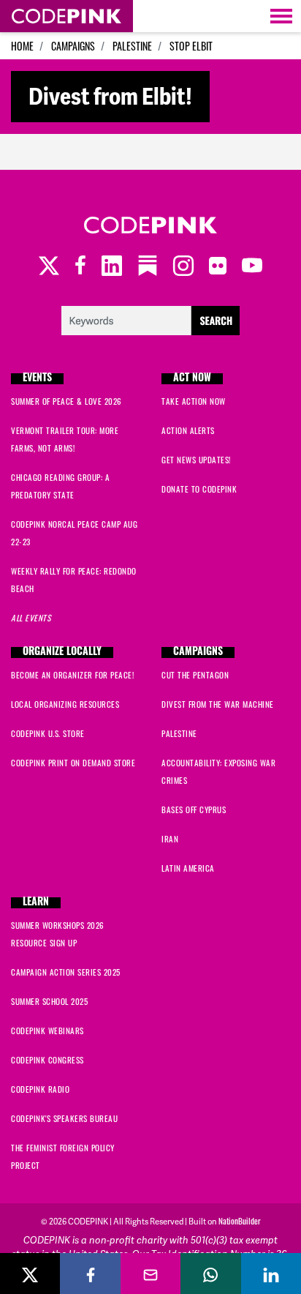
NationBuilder (239, 1221)
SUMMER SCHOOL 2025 (49, 1001)
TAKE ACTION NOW (193, 401)
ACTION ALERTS (188, 430)
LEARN (36, 902)
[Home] (66, 16)
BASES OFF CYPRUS (193, 809)
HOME (22, 45)
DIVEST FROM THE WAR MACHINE (217, 704)
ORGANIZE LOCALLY (62, 652)
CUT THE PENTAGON (195, 675)
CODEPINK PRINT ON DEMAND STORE (73, 762)
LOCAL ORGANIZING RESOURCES (65, 704)
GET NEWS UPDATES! (196, 459)
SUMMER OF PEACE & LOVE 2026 (66, 401)
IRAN (169, 839)
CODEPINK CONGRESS (47, 1060)
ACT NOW (192, 378)
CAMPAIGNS (73, 45)
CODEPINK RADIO (40, 1089)
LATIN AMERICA (188, 868)
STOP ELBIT (191, 45)
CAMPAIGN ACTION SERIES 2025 (66, 972)
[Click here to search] (150, 318)
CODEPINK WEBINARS (47, 1030)
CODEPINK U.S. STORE (48, 733)
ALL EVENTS (30, 618)
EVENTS (37, 378)
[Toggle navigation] (281, 16)
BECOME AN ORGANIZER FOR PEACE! (72, 675)
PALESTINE (132, 45)
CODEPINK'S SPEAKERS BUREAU (64, 1118)
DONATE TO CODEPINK (199, 489)
